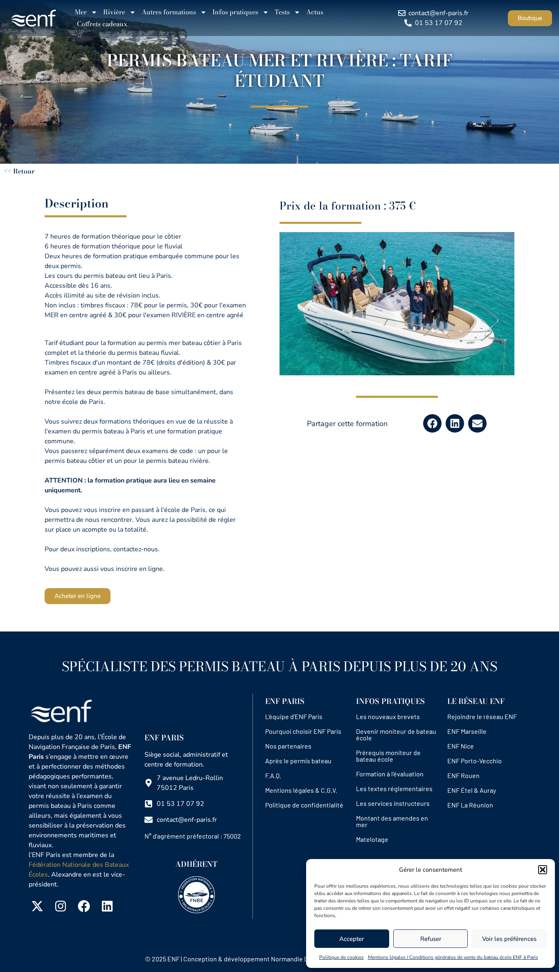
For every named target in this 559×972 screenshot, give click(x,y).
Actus (314, 12)
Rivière (114, 12)
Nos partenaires (288, 746)
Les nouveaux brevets (388, 716)
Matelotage (372, 839)
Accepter (351, 939)
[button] (543, 870)
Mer (81, 12)
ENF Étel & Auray (471, 790)
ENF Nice (460, 746)
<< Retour (19, 171)
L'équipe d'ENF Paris (293, 716)
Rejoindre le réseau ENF (482, 716)
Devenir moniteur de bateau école (396, 734)
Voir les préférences (509, 939)
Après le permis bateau (298, 761)
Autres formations (169, 12)
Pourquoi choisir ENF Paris (303, 731)
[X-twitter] (37, 906)
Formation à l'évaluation (390, 774)
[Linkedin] (107, 906)
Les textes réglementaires (394, 788)
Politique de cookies (341, 957)
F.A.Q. (273, 775)
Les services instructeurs (393, 803)
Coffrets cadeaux (102, 24)
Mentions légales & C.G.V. (301, 790)
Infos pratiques (235, 12)
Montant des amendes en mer (392, 821)
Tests (282, 12)
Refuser (430, 939)
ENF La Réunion (470, 805)
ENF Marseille (467, 731)
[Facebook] (83, 906)
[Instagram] (60, 906)
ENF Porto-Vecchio (474, 761)
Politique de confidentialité (304, 805)
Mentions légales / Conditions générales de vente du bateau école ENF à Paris (453, 957)
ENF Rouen (463, 775)
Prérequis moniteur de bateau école (388, 756)
